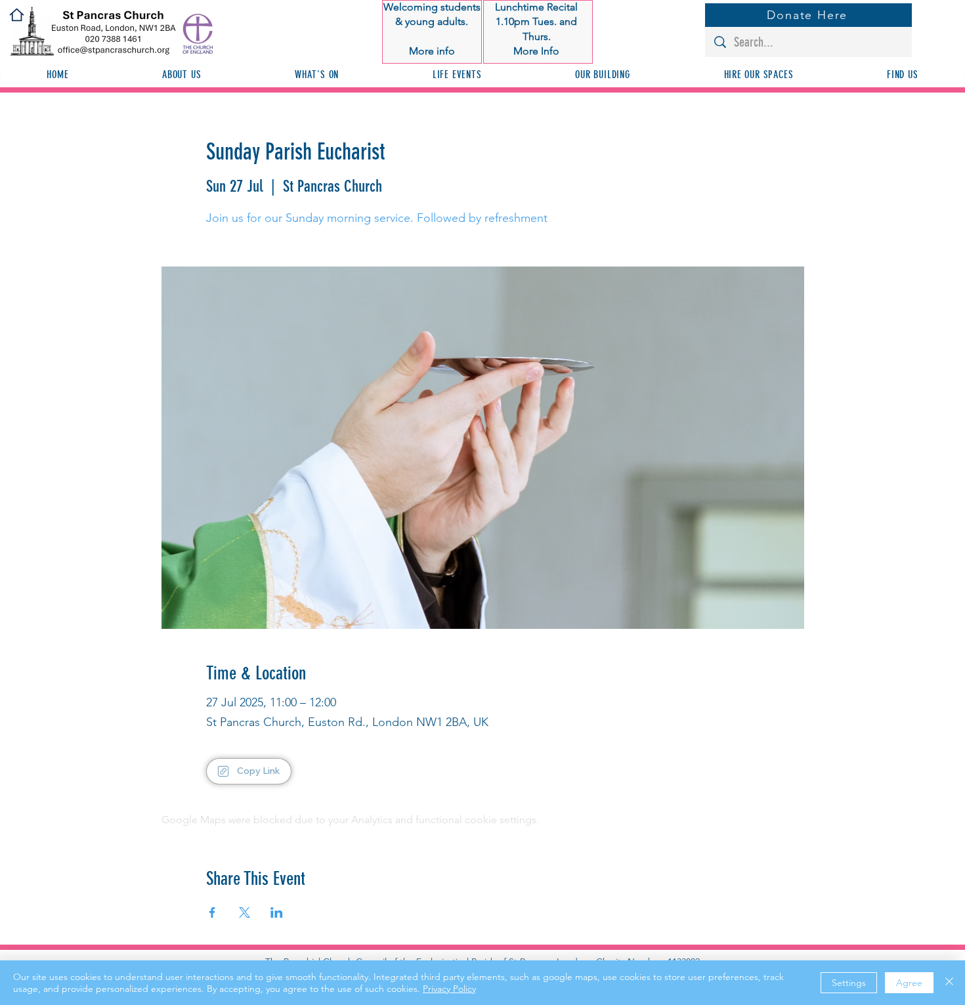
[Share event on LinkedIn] (276, 912)
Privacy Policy (449, 988)
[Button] (432, 29)
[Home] (16, 14)
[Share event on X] (244, 912)
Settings (849, 983)
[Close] (949, 982)
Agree (909, 983)
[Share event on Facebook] (212, 912)
